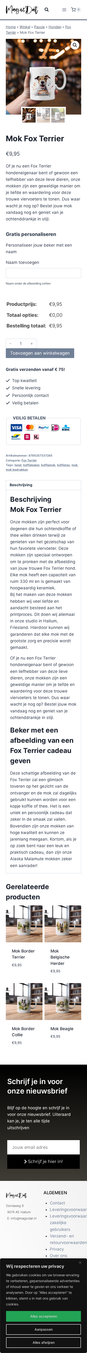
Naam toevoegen (22, 262)
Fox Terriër (29, 460)
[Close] (82, 1262)
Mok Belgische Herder (60, 957)
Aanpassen (44, 1329)
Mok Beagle (62, 1028)
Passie (39, 27)
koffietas (63, 465)
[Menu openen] (64, 9)
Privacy (57, 1249)
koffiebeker (31, 465)
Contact (57, 1203)
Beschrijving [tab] (21, 485)
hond (18, 465)
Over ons (58, 1255)
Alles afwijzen (44, 1342)
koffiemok (48, 465)
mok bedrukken (17, 469)
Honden (55, 27)
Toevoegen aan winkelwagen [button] (25, 972)
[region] (43, 1305)
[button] (75, 45)
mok (75, 465)
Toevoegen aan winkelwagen (40, 353)
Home (11, 27)
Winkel (25, 27)
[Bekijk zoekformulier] (43, 10)
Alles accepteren (43, 1316)
